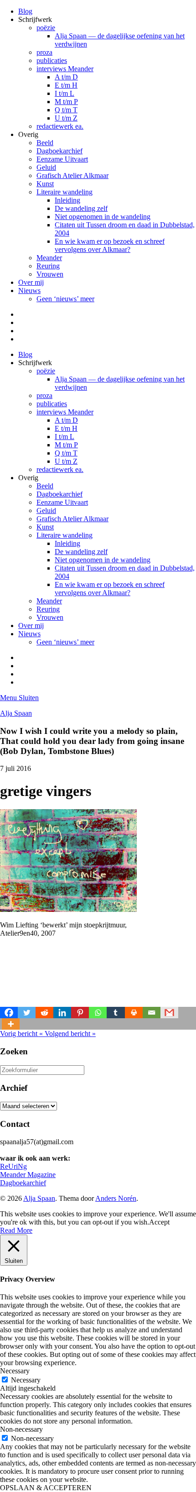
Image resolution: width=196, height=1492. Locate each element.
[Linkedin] (62, 1012)
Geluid (46, 167)
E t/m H (66, 85)
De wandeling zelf (81, 208)
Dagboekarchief (59, 151)
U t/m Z (66, 118)
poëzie (45, 27)
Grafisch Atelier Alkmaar (72, 175)
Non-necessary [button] (21, 1429)
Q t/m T (66, 110)
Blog (25, 11)
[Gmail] (169, 1012)
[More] (10, 1024)
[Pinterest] (80, 1012)
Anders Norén (115, 1198)
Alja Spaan (16, 713)
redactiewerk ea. (59, 126)
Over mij (31, 282)
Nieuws (29, 290)
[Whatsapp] (98, 1012)
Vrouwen (49, 274)
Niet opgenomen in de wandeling (102, 216)
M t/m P (66, 101)
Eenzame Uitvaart (62, 159)
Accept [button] (159, 1222)
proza (44, 52)
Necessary (26, 1380)
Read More (16, 1230)
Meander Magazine (28, 1174)
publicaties (51, 60)
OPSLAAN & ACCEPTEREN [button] (46, 1488)
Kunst (45, 184)
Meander (49, 258)
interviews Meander (64, 69)
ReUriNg (13, 1166)
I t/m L (64, 93)
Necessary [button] (15, 1371)
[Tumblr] (115, 1012)
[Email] (151, 1012)
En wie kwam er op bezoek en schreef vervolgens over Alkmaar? (110, 245)
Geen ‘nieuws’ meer (65, 299)
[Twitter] (27, 1012)
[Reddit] (44, 1012)
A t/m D (66, 77)
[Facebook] (9, 1012)
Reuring (48, 266)
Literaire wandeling (64, 192)
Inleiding (67, 200)
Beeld (44, 143)
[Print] (134, 1012)
